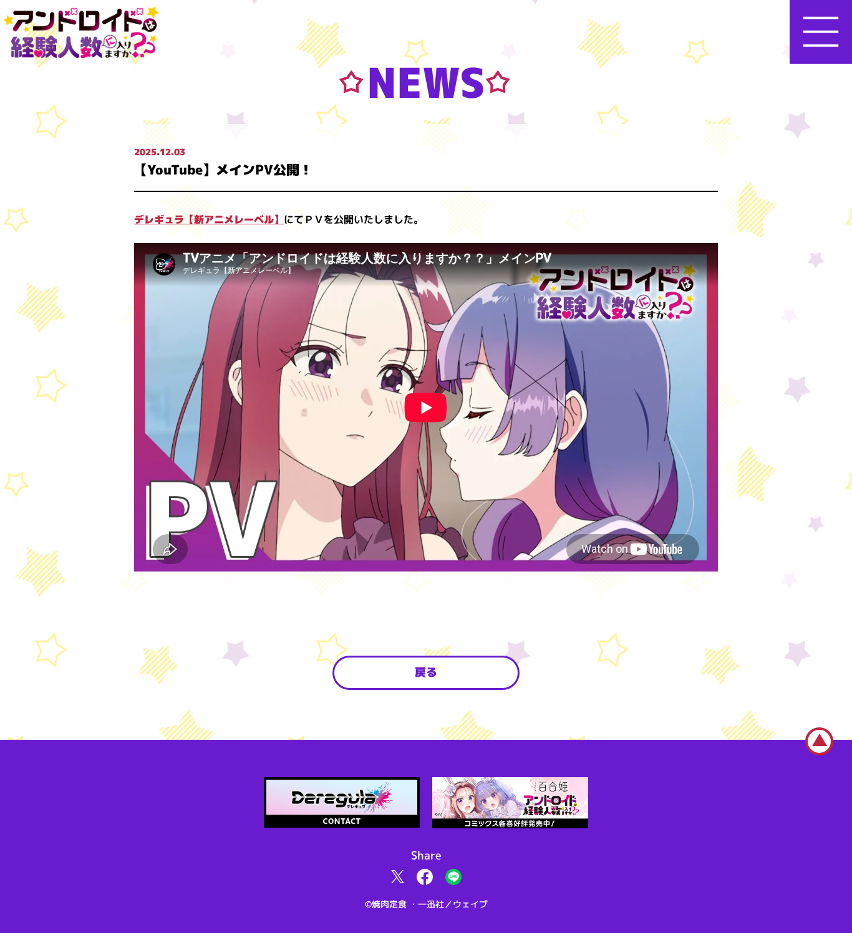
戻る (426, 672)
